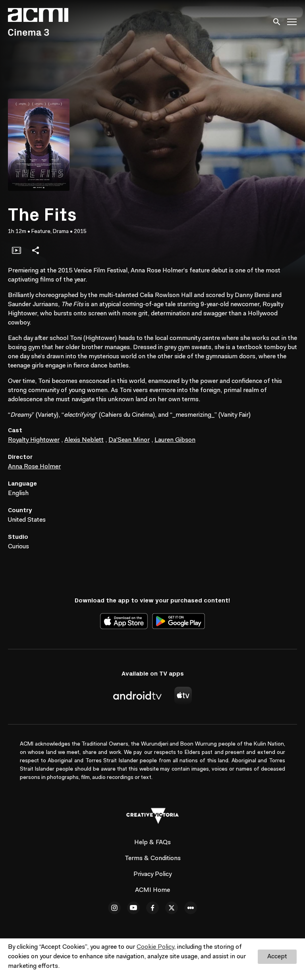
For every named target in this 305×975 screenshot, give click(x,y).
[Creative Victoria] (152, 816)
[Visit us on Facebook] (152, 907)
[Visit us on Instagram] (114, 907)
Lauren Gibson (174, 440)
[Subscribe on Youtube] (133, 907)
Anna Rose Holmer (34, 467)
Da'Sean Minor (129, 440)
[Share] (35, 250)
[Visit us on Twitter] (171, 907)
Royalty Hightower (34, 440)
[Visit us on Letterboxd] (190, 907)
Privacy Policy (152, 874)
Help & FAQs (152, 842)
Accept (277, 957)
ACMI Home (152, 890)
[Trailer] (16, 250)
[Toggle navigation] (292, 22)
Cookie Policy (155, 947)
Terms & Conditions (153, 858)
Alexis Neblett (84, 440)
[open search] (277, 21)
